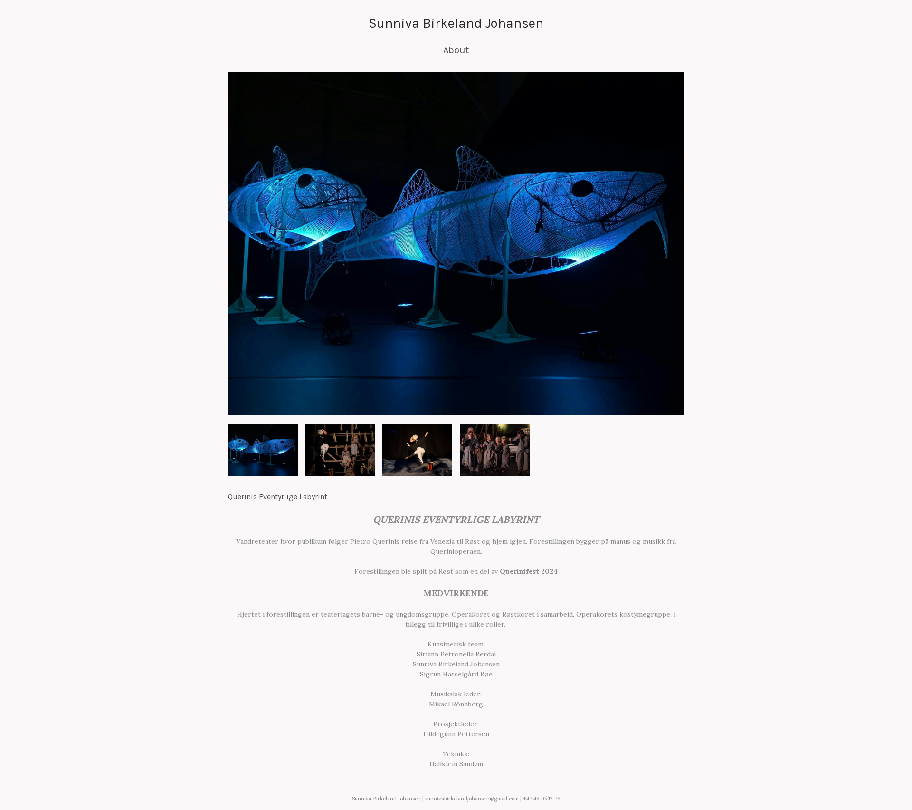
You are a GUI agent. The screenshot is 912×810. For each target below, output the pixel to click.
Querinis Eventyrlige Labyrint (277, 496)
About (456, 50)
